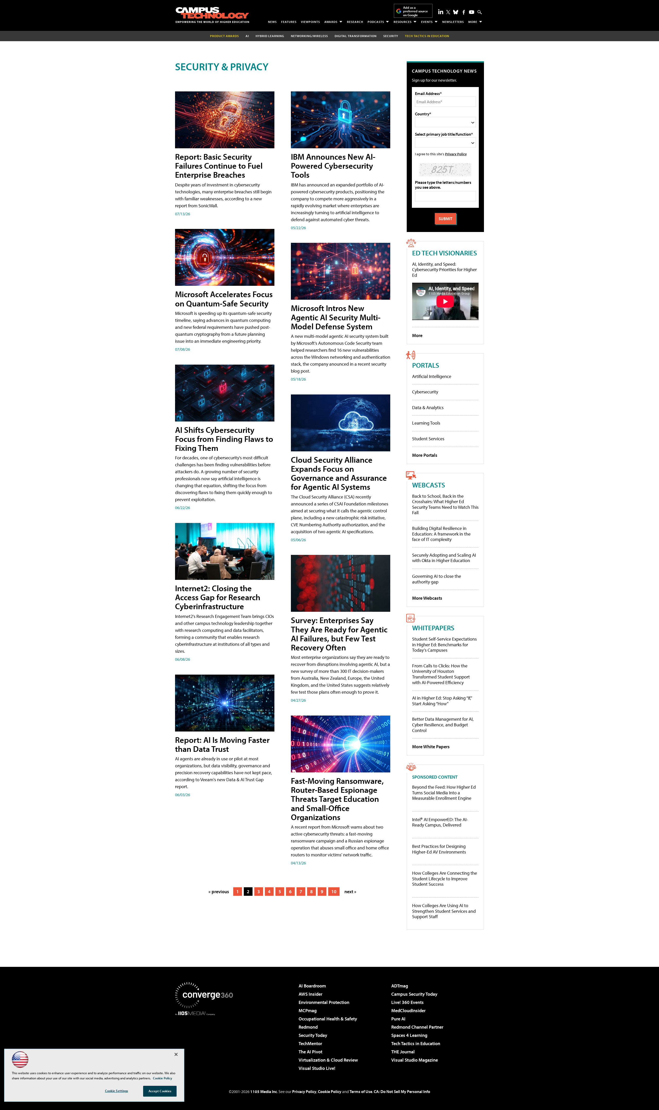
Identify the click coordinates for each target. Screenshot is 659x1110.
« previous (219, 891)
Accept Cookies (160, 1091)
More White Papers (431, 747)
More (472, 22)
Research (355, 22)
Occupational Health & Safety (328, 1019)
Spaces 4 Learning (409, 1035)
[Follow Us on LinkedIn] (440, 11)
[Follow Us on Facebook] (463, 12)
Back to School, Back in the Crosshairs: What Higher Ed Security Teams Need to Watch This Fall (445, 504)
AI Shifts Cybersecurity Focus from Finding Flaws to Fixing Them (224, 439)
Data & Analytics (428, 407)
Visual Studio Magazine (414, 1060)
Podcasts (376, 22)
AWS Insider (310, 994)
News (272, 22)
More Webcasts (427, 598)
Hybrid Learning (270, 36)
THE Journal (403, 1052)
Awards (330, 22)
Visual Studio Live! (317, 1068)
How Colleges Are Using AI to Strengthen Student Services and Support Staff (444, 911)
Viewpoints (310, 22)
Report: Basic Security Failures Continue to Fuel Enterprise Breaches (219, 165)
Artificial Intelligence (431, 376)
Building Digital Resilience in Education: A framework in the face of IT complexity (441, 533)
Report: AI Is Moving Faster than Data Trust (222, 744)
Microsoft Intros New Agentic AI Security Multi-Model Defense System (335, 317)
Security (390, 36)
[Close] (176, 1054)
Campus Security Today (414, 994)
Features (289, 22)
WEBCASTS (428, 484)
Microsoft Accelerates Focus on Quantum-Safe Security (224, 298)
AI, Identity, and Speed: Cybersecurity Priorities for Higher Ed (444, 269)
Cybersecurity (425, 392)
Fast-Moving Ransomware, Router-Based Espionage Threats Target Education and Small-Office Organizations (337, 799)
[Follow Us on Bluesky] (455, 12)
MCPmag (308, 1010)
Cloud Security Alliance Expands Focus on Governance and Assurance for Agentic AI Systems (339, 473)
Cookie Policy (329, 1091)
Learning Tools (426, 423)
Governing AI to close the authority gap (436, 579)
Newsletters (453, 22)
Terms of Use (361, 1091)
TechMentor (310, 1043)
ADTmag (399, 986)
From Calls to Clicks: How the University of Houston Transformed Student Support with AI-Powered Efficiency (441, 674)
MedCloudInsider (408, 1010)
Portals (425, 364)
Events (427, 22)
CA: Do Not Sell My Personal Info (402, 1091)
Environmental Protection (324, 1002)
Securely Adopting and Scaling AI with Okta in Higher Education (444, 558)
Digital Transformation (356, 36)
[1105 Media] (206, 1042)
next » (350, 891)
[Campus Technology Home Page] (212, 15)
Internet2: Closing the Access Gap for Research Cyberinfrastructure (217, 597)
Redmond (308, 1027)
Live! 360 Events (407, 1002)
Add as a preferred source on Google (415, 11)
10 (333, 891)
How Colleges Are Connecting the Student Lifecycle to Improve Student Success (444, 878)
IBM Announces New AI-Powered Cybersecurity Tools (333, 165)
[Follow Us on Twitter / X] (448, 12)
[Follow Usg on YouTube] (471, 12)
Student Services (428, 439)
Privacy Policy (456, 153)
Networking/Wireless (309, 36)
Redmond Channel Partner (417, 1027)
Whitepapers (433, 627)
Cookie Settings (116, 1091)
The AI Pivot (310, 1052)
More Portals (424, 455)
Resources (403, 22)
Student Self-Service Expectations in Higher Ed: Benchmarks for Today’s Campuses (444, 644)
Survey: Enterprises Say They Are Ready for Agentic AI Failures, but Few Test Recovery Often (339, 633)
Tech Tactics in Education (415, 1043)
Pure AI (398, 1019)
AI (247, 36)
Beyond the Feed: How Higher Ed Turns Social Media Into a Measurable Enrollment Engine (444, 792)
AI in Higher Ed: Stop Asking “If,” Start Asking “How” (442, 701)
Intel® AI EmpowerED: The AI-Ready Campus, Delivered (440, 822)
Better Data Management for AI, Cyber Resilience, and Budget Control (443, 724)
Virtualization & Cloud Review (328, 1060)
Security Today (313, 1035)
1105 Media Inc (263, 1091)
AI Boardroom (312, 986)
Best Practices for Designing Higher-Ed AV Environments (439, 849)
